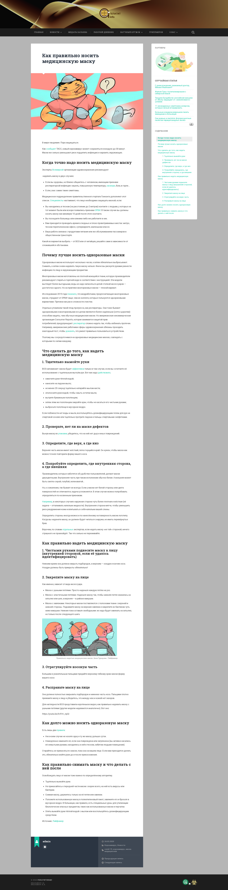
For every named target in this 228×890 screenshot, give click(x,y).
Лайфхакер (58, 821)
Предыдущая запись (113, 859)
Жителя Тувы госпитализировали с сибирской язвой (170, 93)
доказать (70, 331)
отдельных (68, 529)
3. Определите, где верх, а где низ (176, 166)
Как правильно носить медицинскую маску (70, 58)
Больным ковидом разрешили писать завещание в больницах (172, 113)
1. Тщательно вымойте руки (173, 156)
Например (47, 501)
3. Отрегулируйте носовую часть (175, 197)
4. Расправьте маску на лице (174, 201)
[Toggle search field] (193, 32)
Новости (54, 32)
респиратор (80, 323)
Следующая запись (113, 862)
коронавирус (119, 849)
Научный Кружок (130, 32)
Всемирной (58, 169)
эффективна (78, 369)
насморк (111, 185)
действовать (104, 372)
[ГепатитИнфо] (114, 14)
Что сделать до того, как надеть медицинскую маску (171, 151)
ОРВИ (97, 210)
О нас (172, 32)
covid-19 (108, 849)
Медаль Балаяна (77, 32)
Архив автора (45, 847)
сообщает (51, 149)
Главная (38, 32)
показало (71, 294)
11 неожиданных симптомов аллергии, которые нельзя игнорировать (172, 107)
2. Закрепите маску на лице (173, 193)
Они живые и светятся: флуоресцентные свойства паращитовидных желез (173, 119)
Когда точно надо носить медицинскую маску (169, 139)
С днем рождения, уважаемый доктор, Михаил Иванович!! (172, 86)
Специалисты (57, 200)
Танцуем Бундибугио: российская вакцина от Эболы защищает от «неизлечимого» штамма (173, 100)
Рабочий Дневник (104, 32)
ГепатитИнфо (45, 880)
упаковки (62, 433)
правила (61, 730)
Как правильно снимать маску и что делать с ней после (173, 212)
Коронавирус (110, 845)
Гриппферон (156, 32)
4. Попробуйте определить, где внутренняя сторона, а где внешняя (176, 171)
